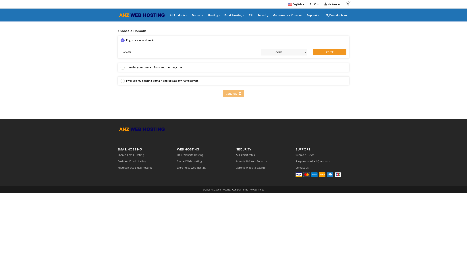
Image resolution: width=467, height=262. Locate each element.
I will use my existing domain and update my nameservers (162, 80)
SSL (251, 15)
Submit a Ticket (305, 155)
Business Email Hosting (132, 161)
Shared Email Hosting (131, 155)
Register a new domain (140, 40)
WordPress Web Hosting (191, 167)
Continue (232, 93)
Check (329, 52)
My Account (334, 4)
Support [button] (312, 15)
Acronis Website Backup (251, 167)
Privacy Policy (257, 189)
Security (263, 15)
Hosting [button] (213, 15)
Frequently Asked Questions (313, 161)
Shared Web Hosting (189, 161)
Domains (198, 15)
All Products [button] (177, 15)
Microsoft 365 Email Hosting (135, 167)
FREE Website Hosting (190, 155)
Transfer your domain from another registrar (154, 67)
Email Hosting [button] (233, 15)
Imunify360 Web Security (251, 161)
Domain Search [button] (339, 15)
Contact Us (302, 167)
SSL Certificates (245, 155)
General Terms (240, 189)
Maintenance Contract (287, 15)
